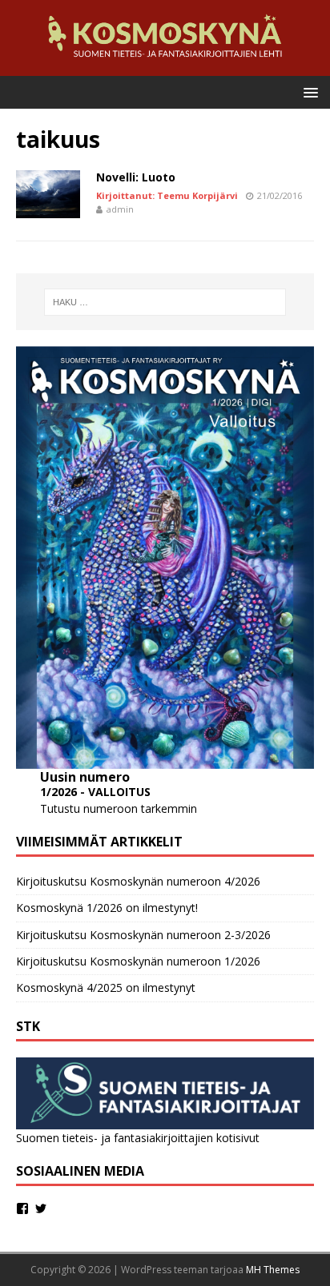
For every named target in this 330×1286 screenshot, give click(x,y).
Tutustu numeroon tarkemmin (118, 808)
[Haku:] (165, 302)
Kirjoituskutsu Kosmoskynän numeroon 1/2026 (138, 961)
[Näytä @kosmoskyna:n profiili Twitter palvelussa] (40, 1208)
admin (120, 209)
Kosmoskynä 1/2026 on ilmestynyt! (107, 907)
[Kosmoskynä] (165, 66)
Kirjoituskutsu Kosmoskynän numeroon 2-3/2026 (143, 934)
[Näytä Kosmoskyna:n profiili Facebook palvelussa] (22, 1208)
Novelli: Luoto (135, 177)
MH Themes (273, 1269)
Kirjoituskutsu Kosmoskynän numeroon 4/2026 (138, 881)
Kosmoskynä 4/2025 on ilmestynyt (105, 987)
